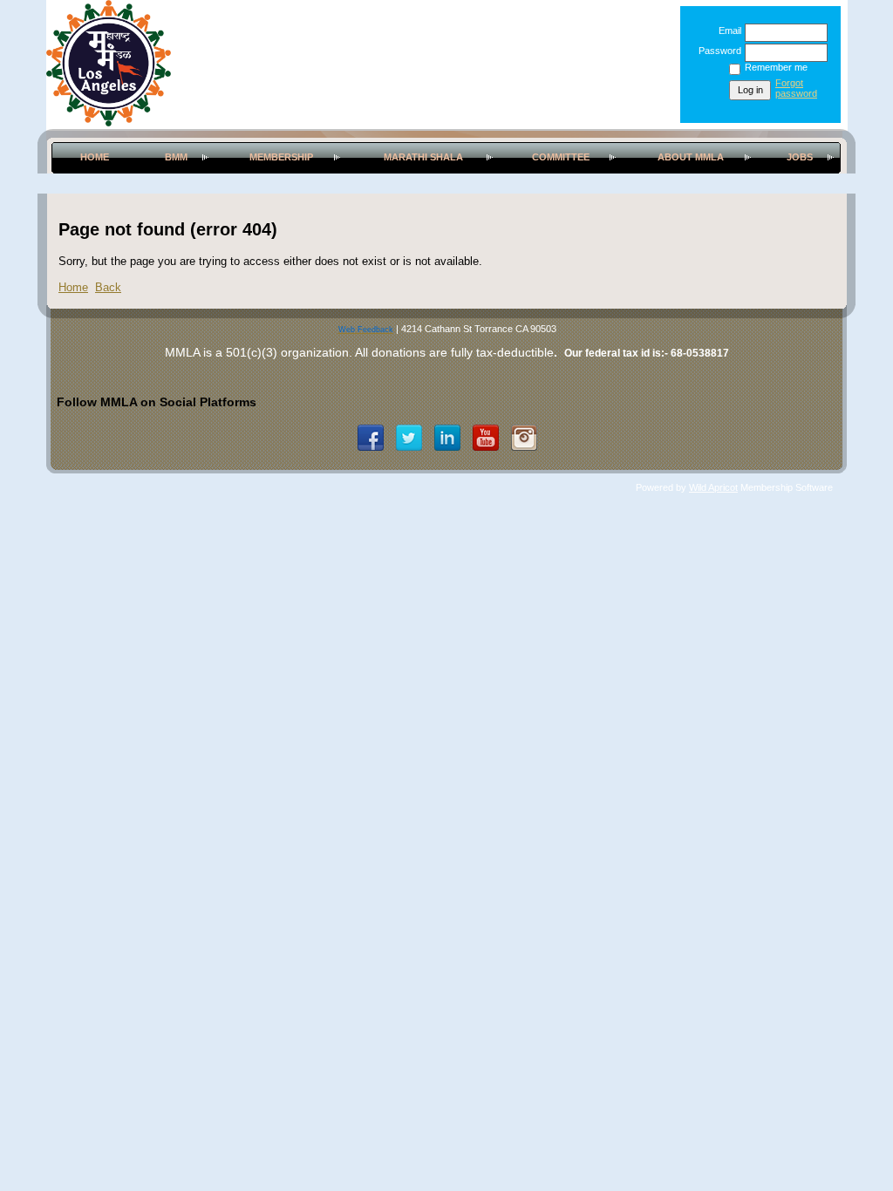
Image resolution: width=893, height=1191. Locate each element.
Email (726, 30)
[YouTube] (486, 438)
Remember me (776, 67)
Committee (561, 157)
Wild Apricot (713, 487)
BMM (176, 157)
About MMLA (691, 157)
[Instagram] (524, 438)
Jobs (800, 157)
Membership (281, 157)
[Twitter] (409, 438)
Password (716, 50)
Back (108, 287)
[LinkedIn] (447, 438)
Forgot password (796, 88)
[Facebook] (371, 438)
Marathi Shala (423, 157)
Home (94, 157)
